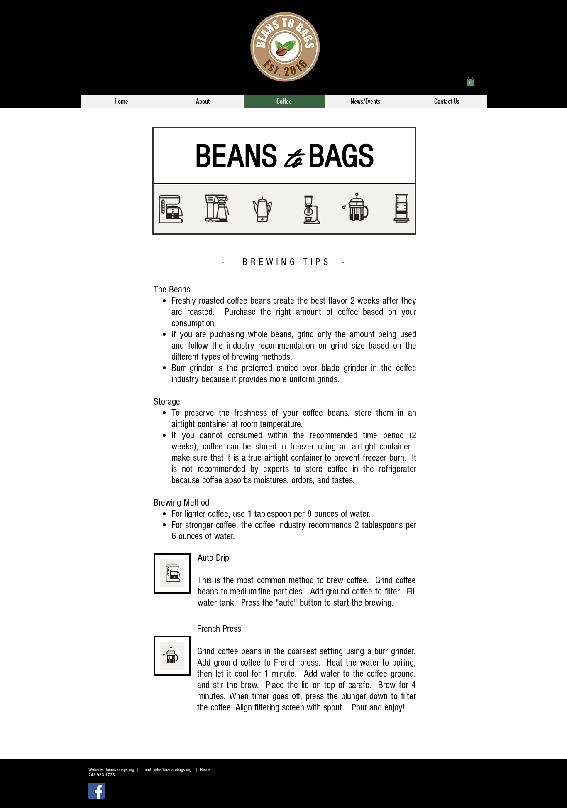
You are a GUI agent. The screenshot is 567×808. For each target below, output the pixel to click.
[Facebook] (96, 791)
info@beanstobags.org (172, 769)
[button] (470, 81)
